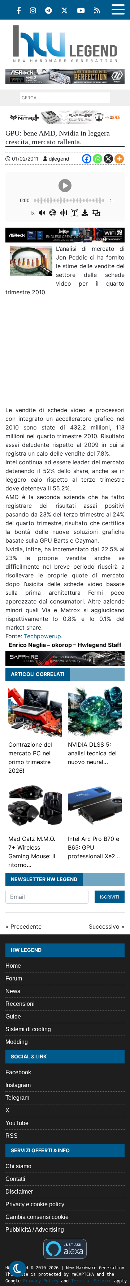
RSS (11, 1136)
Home (13, 966)
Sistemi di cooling (28, 1029)
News (12, 991)
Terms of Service (91, 1280)
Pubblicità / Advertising (34, 1230)
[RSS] (97, 10)
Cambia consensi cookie (37, 1217)
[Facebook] (19, 10)
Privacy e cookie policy (34, 1204)
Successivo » (107, 926)
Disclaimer (19, 1191)
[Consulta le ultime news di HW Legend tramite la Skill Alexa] (64, 1248)
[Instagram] (33, 10)
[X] (108, 158)
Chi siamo (18, 1166)
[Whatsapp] (97, 158)
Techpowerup (42, 636)
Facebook (18, 1072)
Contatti (15, 1179)
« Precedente (23, 926)
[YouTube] (80, 10)
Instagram (18, 1085)
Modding (16, 1042)
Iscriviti (109, 897)
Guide (13, 1016)
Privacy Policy (40, 1280)
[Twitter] (64, 10)
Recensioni (20, 1004)
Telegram (17, 1098)
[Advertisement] (65, 354)
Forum (13, 978)
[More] (119, 158)
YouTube (17, 1123)
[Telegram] (49, 10)
